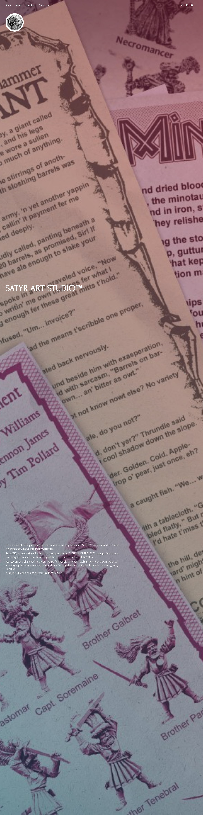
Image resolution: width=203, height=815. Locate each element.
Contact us (44, 5)
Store (8, 5)
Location (30, 5)
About (18, 5)
